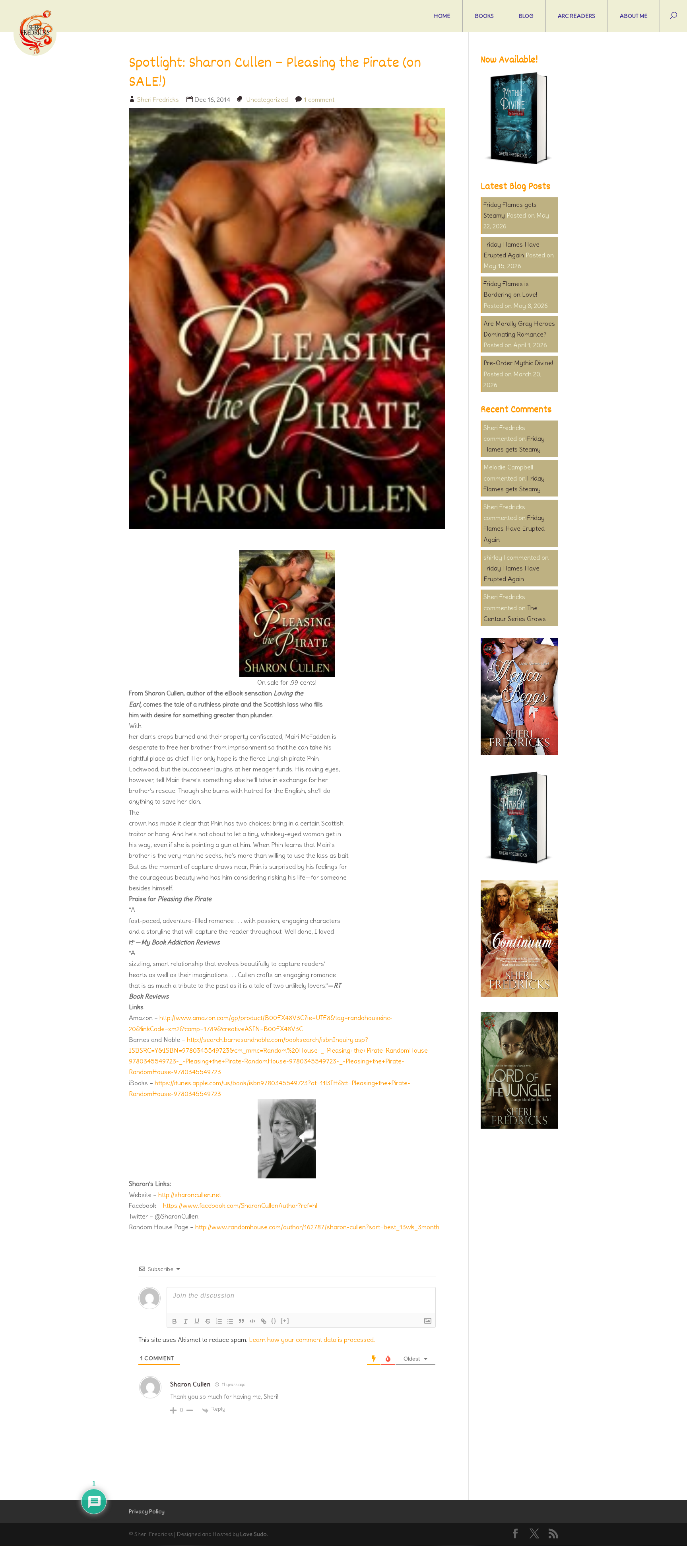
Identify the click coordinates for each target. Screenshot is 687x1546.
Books (484, 15)
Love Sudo (253, 1534)
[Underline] (196, 1321)
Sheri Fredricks (158, 99)
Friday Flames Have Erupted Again (514, 528)
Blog (526, 15)
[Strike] (207, 1321)
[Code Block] (252, 1321)
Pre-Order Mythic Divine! (518, 363)
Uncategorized (267, 99)
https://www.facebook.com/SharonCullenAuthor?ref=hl (240, 1205)
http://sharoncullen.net (189, 1195)
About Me (634, 15)
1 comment (319, 99)
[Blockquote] (241, 1321)
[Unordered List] (230, 1321)
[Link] (263, 1321)
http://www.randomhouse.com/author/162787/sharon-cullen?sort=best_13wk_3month (317, 1227)
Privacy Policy (147, 1511)
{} (274, 1321)
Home (442, 15)
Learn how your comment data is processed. (312, 1340)
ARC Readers (576, 15)
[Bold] (174, 1321)
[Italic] (185, 1321)
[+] (285, 1321)
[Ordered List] (219, 1321)
